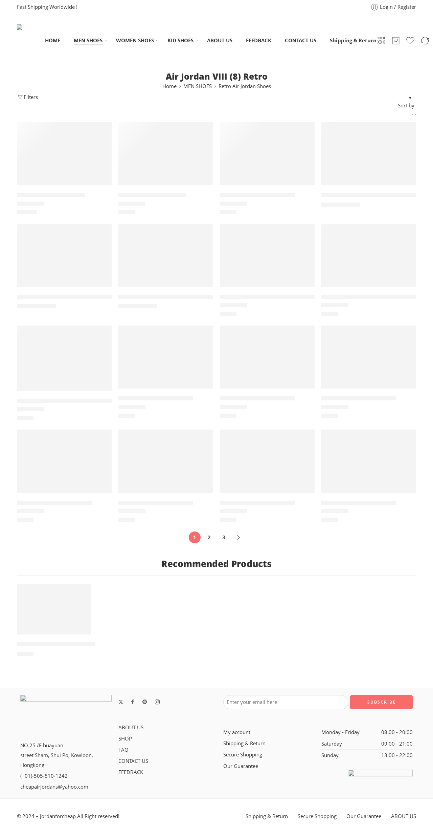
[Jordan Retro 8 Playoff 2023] (54, 609)
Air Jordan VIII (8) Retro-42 (155, 398)
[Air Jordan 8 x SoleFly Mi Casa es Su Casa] (64, 358)
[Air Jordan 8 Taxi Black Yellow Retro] (267, 255)
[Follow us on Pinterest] (144, 702)
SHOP (125, 738)
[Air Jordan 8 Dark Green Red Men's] (368, 153)
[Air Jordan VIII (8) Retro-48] (165, 461)
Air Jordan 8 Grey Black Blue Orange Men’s (77, 296)
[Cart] (396, 40)
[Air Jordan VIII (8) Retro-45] (64, 461)
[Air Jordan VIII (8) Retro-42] (165, 357)
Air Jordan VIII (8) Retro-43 (257, 398)
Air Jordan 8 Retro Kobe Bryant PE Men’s (175, 296)
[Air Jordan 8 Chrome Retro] (267, 153)
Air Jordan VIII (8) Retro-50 (358, 502)
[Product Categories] (381, 40)
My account (236, 732)
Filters (31, 97)
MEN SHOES (88, 40)
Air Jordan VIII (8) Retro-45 (54, 502)
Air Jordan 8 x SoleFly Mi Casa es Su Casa (73, 401)
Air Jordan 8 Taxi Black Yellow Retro (270, 296)
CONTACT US (300, 40)
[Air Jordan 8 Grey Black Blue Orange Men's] (64, 255)
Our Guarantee (240, 766)
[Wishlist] (101, 131)
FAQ (123, 750)
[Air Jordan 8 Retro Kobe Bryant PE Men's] (165, 255)
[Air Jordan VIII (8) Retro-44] (368, 357)
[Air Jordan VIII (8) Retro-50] (368, 461)
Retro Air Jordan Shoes (245, 86)
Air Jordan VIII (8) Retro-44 (358, 398)
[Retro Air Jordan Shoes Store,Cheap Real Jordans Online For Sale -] (31, 40)
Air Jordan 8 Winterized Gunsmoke (370, 296)
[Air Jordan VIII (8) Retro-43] (267, 357)
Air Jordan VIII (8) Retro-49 (257, 502)
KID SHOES (180, 40)
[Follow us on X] (120, 702)
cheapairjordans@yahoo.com (54, 787)
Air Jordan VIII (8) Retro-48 (155, 502)
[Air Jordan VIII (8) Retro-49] (267, 461)
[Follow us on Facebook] (132, 702)
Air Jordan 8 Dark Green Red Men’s (370, 195)
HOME (52, 40)
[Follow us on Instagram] (157, 702)
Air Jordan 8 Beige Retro (51, 195)
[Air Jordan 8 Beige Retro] (64, 153)
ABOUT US (219, 40)
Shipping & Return (353, 40)
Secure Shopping (242, 754)
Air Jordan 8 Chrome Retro (257, 195)
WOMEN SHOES (135, 40)
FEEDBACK (258, 40)
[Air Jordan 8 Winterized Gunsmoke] (368, 255)
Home (169, 86)
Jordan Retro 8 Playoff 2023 (56, 644)
